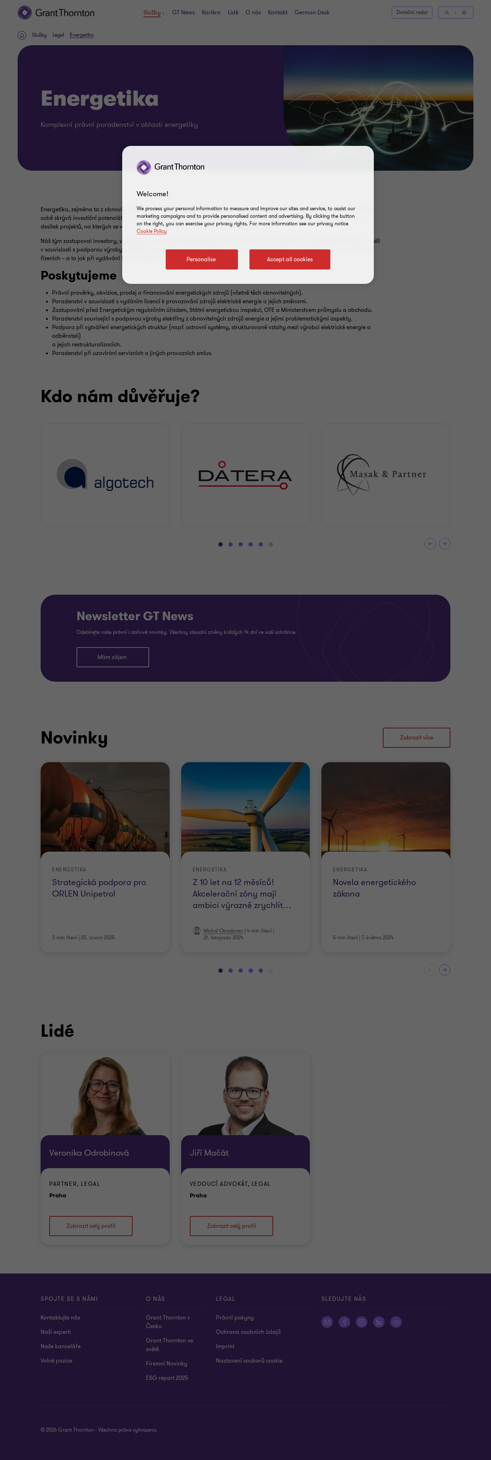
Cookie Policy (152, 231)
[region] (248, 215)
